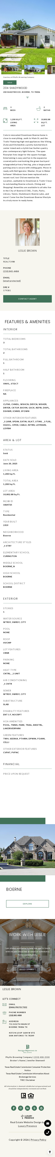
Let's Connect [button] (27, 969)
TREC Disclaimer (27, 1080)
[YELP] (34, 1108)
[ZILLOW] (41, 1108)
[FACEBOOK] (13, 1108)
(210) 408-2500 (42, 1057)
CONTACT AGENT (27, 299)
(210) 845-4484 (11, 271)
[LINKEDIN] (27, 1108)
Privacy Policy (38, 1139)
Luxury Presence (27, 1126)
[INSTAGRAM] (20, 1108)
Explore (27, 904)
